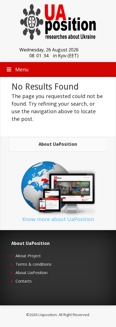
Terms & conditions (33, 264)
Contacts (23, 281)
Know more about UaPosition (58, 219)
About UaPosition (31, 272)
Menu (22, 69)
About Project (28, 255)
